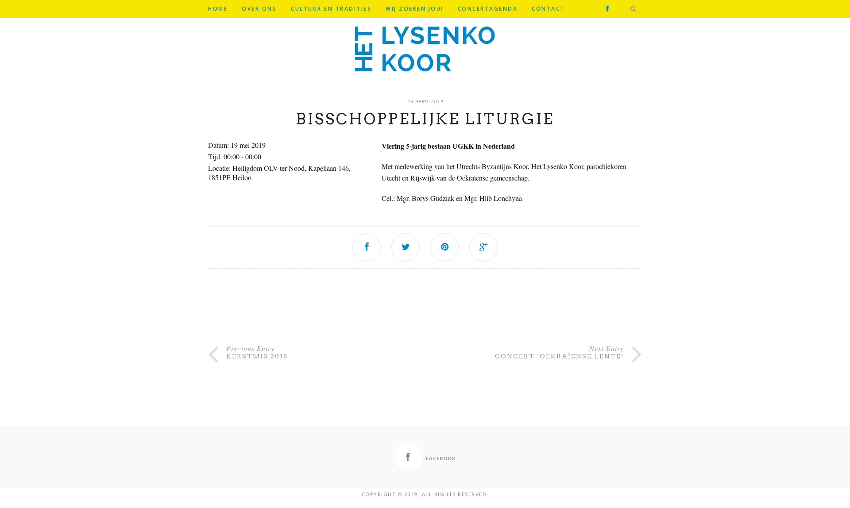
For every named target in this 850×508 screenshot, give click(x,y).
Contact (548, 8)
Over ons (259, 8)
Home (218, 8)
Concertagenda (488, 8)
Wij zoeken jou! (415, 8)
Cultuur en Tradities (331, 8)
